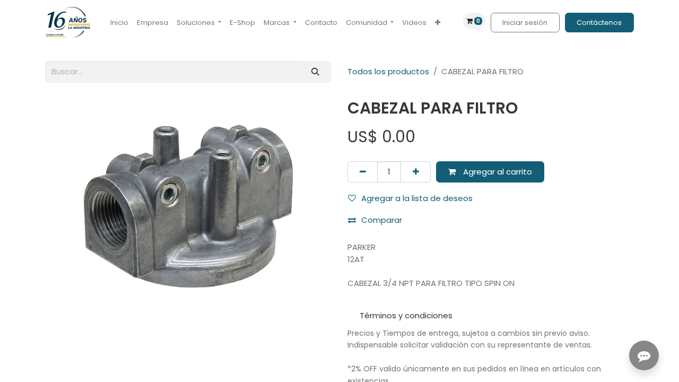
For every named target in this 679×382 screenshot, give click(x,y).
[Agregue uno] (416, 172)
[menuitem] (119, 22)
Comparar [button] (381, 219)
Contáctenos (599, 23)
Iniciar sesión (524, 23)
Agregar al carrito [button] (496, 171)
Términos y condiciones (406, 315)
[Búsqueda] (316, 72)
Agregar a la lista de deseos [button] (417, 198)
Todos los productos (388, 71)
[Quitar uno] (362, 172)
